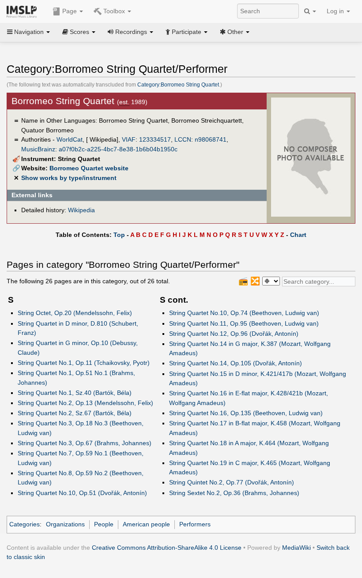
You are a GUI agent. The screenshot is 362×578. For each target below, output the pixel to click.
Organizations (65, 524)
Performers (195, 524)
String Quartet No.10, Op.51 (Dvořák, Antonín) (82, 492)
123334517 (155, 139)
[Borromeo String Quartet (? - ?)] (311, 156)
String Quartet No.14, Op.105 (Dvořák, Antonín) (235, 363)
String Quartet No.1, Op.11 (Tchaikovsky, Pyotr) (84, 362)
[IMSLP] (23, 11)
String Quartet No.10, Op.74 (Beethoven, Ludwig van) (244, 312)
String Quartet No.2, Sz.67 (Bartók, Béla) (75, 413)
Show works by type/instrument (69, 177)
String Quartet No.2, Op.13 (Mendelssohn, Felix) (85, 402)
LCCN (182, 139)
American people (146, 524)
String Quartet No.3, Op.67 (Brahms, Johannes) (84, 443)
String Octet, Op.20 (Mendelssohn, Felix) (75, 312)
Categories (24, 524)
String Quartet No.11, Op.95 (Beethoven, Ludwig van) (244, 323)
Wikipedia (81, 210)
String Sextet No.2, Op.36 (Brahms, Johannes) (234, 492)
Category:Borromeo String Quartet (178, 85)
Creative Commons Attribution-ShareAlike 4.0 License (166, 547)
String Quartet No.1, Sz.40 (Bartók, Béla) (75, 392)
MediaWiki (296, 547)
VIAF (129, 139)
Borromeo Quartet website (88, 168)
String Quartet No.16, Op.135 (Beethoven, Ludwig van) (246, 413)
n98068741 (210, 139)
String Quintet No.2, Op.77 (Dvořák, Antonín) (231, 482)
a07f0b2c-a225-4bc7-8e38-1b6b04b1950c (118, 149)
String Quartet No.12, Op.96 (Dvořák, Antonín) (233, 333)
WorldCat (70, 139)
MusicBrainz (38, 149)
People (103, 524)
